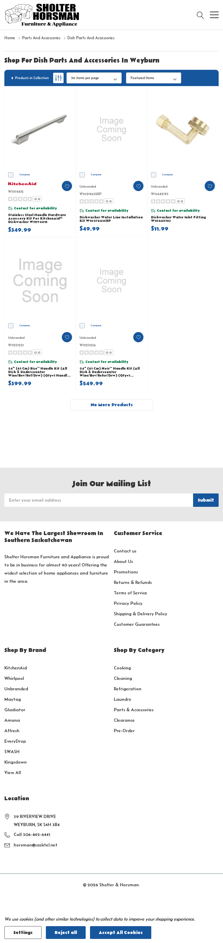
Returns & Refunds (133, 582)
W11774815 (16, 191)
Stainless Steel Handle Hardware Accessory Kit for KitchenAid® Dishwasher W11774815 (37, 218)
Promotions (126, 571)
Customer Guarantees (137, 624)
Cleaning (123, 678)
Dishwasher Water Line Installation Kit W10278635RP (111, 219)
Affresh (11, 730)
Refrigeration (127, 688)
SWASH (11, 751)
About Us (123, 561)
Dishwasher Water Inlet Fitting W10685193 (178, 219)
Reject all (66, 932)
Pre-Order (124, 730)
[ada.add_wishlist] (67, 186)
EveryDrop (15, 741)
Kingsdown (15, 762)
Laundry (122, 699)
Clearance (124, 720)
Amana (12, 720)
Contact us (125, 550)
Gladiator (14, 709)
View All (12, 772)
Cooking (122, 667)
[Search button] (200, 15)
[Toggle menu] (214, 14)
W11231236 (88, 345)
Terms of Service (130, 592)
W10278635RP (91, 194)
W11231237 (16, 345)
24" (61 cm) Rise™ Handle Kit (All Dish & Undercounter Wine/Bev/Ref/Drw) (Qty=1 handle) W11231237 (39, 372)
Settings (23, 932)
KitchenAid (15, 667)
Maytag (12, 699)
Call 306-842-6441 (32, 834)
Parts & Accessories (134, 709)
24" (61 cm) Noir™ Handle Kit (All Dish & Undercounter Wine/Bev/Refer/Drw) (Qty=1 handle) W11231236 (110, 372)
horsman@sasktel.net (35, 844)
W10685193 (159, 194)
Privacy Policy (128, 603)
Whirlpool (14, 678)
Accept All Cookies (121, 932)
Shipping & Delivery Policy (140, 613)
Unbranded (16, 688)
